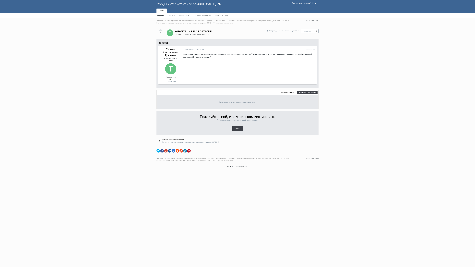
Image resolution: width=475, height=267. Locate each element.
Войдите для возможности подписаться (284, 31)
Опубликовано (194, 49)
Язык (229, 167)
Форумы (160, 15)
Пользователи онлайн (202, 15)
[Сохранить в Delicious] (173, 151)
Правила (171, 15)
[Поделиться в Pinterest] (189, 151)
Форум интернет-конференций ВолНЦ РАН (189, 4)
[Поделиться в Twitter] (158, 151)
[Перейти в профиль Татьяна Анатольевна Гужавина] (170, 32)
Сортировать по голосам (307, 92)
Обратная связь (241, 167)
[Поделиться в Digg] (169, 151)
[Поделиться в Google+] (166, 151)
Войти (237, 129)
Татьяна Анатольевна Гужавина (196, 35)
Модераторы (184, 15)
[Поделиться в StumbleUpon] (181, 151)
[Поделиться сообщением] (314, 50)
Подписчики (307, 31)
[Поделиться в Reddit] (177, 151)
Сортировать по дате (287, 92)
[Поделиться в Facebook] (162, 151)
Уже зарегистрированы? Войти (304, 3)
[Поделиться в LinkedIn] (185, 151)
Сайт (162, 11)
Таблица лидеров (221, 15)
